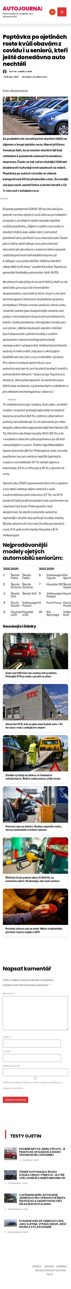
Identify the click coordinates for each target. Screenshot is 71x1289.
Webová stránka (11, 1065)
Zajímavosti (40, 76)
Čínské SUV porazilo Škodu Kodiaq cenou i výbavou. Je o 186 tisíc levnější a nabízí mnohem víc (42, 1175)
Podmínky (61, 1266)
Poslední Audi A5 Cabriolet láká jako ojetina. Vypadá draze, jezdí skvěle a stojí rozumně (42, 1224)
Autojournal (23, 8)
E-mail (7, 1051)
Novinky (26, 76)
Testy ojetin (25, 1136)
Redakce (49, 1266)
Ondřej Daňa (24, 71)
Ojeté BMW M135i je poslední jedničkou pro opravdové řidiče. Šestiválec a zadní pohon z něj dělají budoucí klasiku (42, 1199)
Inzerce (37, 1266)
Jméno (7, 1037)
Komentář (9, 993)
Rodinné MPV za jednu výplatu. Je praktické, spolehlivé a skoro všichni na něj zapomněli (42, 1152)
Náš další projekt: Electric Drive (50, 1272)
